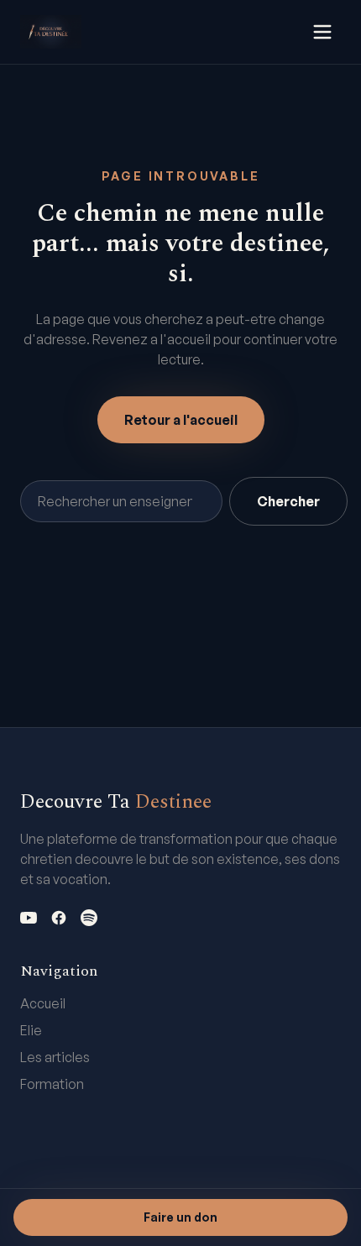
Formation (52, 1084)
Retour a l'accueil (181, 419)
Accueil (42, 1003)
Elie (31, 1030)
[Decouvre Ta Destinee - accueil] (50, 32)
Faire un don (180, 1217)
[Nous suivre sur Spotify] (89, 917)
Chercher (288, 501)
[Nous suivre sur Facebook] (58, 917)
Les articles (55, 1057)
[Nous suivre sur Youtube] (28, 917)
